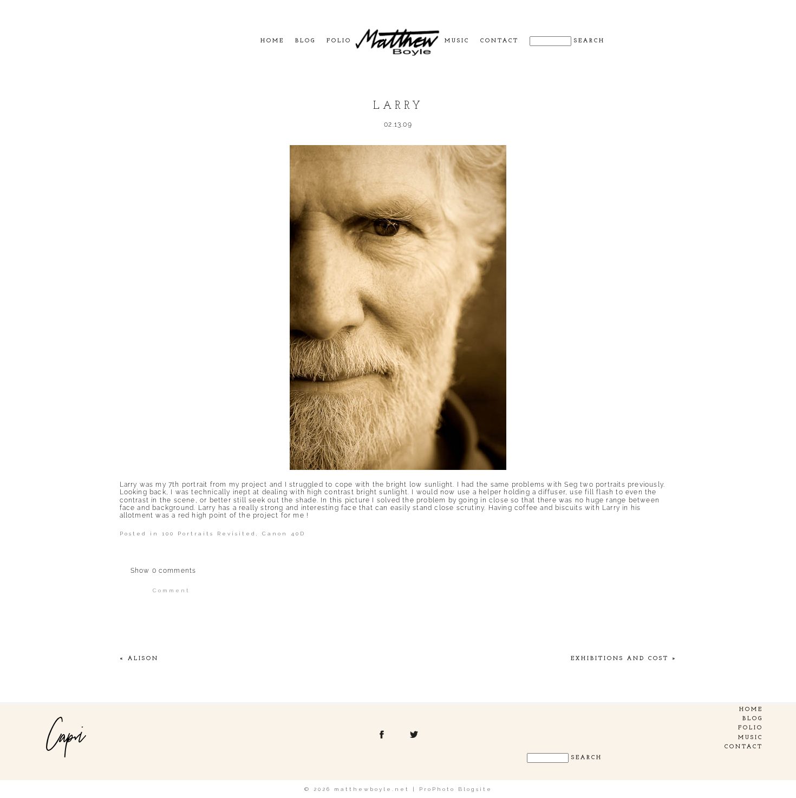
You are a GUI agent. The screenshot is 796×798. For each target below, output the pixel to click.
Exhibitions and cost (620, 659)
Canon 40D (283, 534)
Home (272, 41)
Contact (499, 41)
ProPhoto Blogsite (455, 789)
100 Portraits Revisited (209, 534)
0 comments (164, 570)
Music (457, 41)
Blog (305, 41)
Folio (339, 41)
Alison (143, 659)
